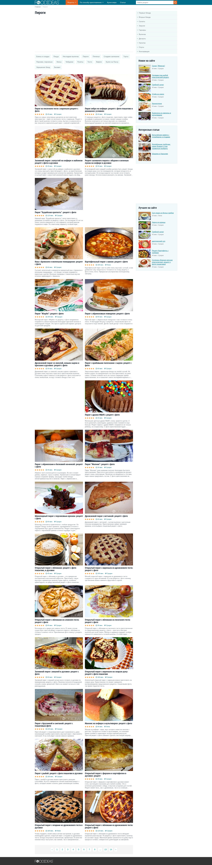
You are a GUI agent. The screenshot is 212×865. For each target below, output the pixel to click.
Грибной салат (158, 85)
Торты (125, 56)
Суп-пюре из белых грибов (163, 213)
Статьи (123, 2)
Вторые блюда (145, 17)
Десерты (142, 39)
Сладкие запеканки (111, 56)
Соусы (141, 47)
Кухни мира (111, 2)
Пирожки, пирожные (44, 62)
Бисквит (57, 67)
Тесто (89, 62)
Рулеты (80, 62)
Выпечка (142, 34)
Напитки (142, 43)
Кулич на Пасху (112, 62)
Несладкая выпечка (71, 56)
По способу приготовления (91, 2)
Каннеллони (157, 103)
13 (105, 849)
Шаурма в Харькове (160, 154)
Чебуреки (69, 62)
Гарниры (142, 30)
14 (111, 849)
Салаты (142, 21)
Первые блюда (145, 13)
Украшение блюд (43, 67)
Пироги (86, 56)
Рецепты (70, 2)
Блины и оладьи (42, 56)
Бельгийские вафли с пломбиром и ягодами (161, 136)
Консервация (144, 51)
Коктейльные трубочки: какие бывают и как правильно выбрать (161, 146)
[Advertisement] (84, 33)
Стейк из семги (158, 94)
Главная (38, 7)
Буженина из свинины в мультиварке (161, 114)
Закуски (142, 26)
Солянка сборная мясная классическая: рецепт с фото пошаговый (162, 262)
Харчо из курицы (158, 222)
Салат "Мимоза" (158, 66)
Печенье (96, 56)
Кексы (59, 62)
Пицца (56, 56)
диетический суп (158, 241)
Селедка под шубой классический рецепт (160, 76)
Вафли (99, 62)
